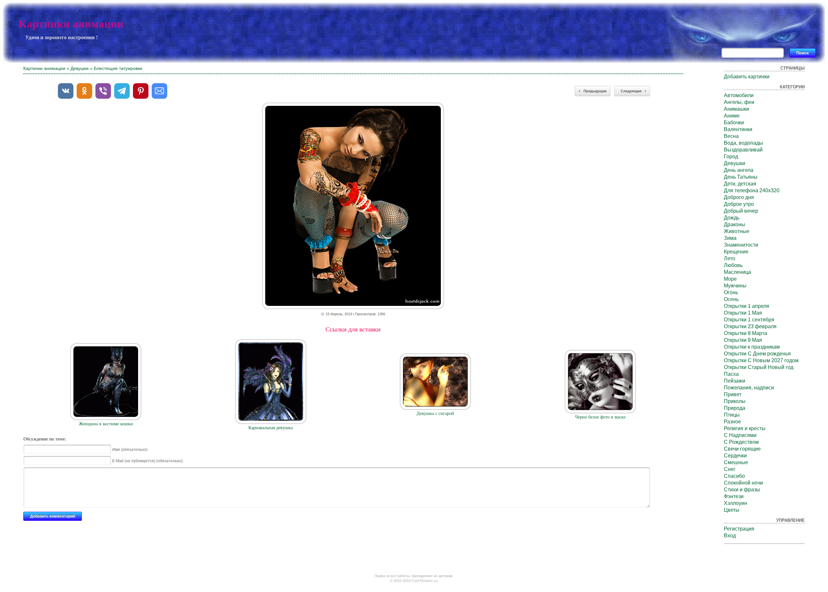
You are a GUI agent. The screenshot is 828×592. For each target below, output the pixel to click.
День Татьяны (740, 177)
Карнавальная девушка (270, 427)
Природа (734, 408)
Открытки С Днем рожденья (757, 353)
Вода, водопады (743, 143)
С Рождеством (741, 442)
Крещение (736, 251)
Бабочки (734, 122)
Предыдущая (594, 91)
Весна (731, 136)
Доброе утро (739, 204)
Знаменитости (741, 245)
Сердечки (735, 455)
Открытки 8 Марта (745, 333)
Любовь (733, 265)
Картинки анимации (71, 24)
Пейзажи (734, 381)
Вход (730, 535)
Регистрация (739, 528)
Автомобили (739, 95)
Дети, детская (740, 183)
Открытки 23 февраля (750, 326)
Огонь (731, 292)
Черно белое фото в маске (600, 417)
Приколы (735, 401)
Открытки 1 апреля (746, 306)
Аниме (732, 115)
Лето (729, 258)
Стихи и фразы (742, 489)
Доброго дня (739, 197)
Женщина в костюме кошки (106, 423)
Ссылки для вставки (353, 329)
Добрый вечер (741, 211)
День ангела (738, 170)
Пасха (731, 374)
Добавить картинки (746, 76)
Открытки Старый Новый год (758, 367)
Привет (732, 394)
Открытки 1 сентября (749, 319)
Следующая (631, 91)
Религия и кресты (745, 428)
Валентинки (738, 129)
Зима (730, 238)
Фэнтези (734, 496)
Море (730, 279)
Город (731, 156)
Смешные (736, 462)
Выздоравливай (743, 149)
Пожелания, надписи (749, 387)
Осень (731, 299)
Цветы (731, 510)
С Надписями (740, 435)
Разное (732, 421)
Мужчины (735, 285)
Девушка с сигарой (435, 413)
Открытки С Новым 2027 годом (761, 360)
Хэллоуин (735, 503)
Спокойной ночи (743, 483)
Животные (736, 231)
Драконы (734, 224)
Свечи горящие (742, 449)
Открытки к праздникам (752, 347)
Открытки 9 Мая (743, 340)
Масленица (737, 272)
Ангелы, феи (739, 102)
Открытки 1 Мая (743, 313)
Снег (729, 469)
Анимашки (736, 109)
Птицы (732, 415)
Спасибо (734, 476)
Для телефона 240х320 (751, 190)
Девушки (80, 68)
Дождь (731, 217)
